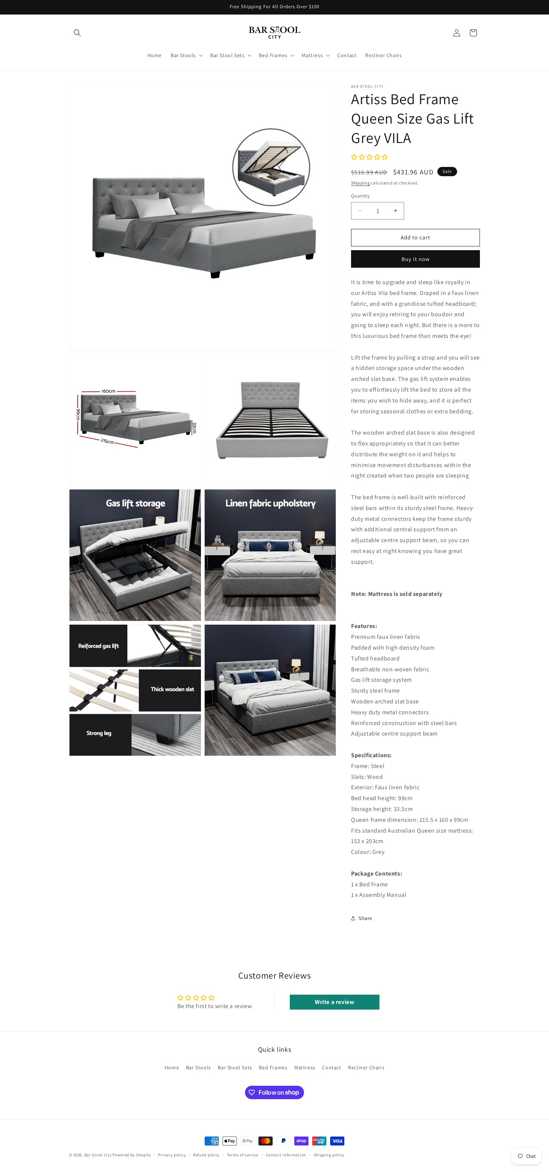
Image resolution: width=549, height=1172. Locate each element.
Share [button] (365, 918)
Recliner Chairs (366, 1067)
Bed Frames (273, 1067)
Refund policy (206, 1154)
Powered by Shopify (131, 1154)
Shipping (360, 183)
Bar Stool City (98, 1154)
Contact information (286, 1154)
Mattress (304, 1067)
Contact (331, 1067)
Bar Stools (198, 1067)
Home (172, 1067)
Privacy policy (172, 1154)
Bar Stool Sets (235, 1067)
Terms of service (242, 1154)
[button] (77, 33)
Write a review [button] (334, 1002)
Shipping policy (329, 1154)
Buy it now (415, 258)
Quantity (360, 196)
